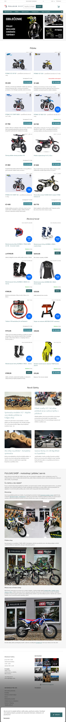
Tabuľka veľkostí (8, 705)
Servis (5, 697)
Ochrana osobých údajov (10, 695)
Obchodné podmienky (30, 1)
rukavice (6, 592)
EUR (52, 1)
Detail (28, 253)
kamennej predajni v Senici (46, 495)
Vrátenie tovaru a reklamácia (11, 701)
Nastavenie (6, 718)
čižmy (10, 592)
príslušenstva (21, 496)
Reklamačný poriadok (9, 699)
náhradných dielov (13, 496)
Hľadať (39, 6)
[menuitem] (7, 11)
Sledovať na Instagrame (47, 684)
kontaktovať (38, 642)
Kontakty (6, 693)
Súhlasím (56, 715)
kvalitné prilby (46, 590)
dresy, (57, 590)
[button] (5, 27)
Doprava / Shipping (8, 703)
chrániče (53, 590)
